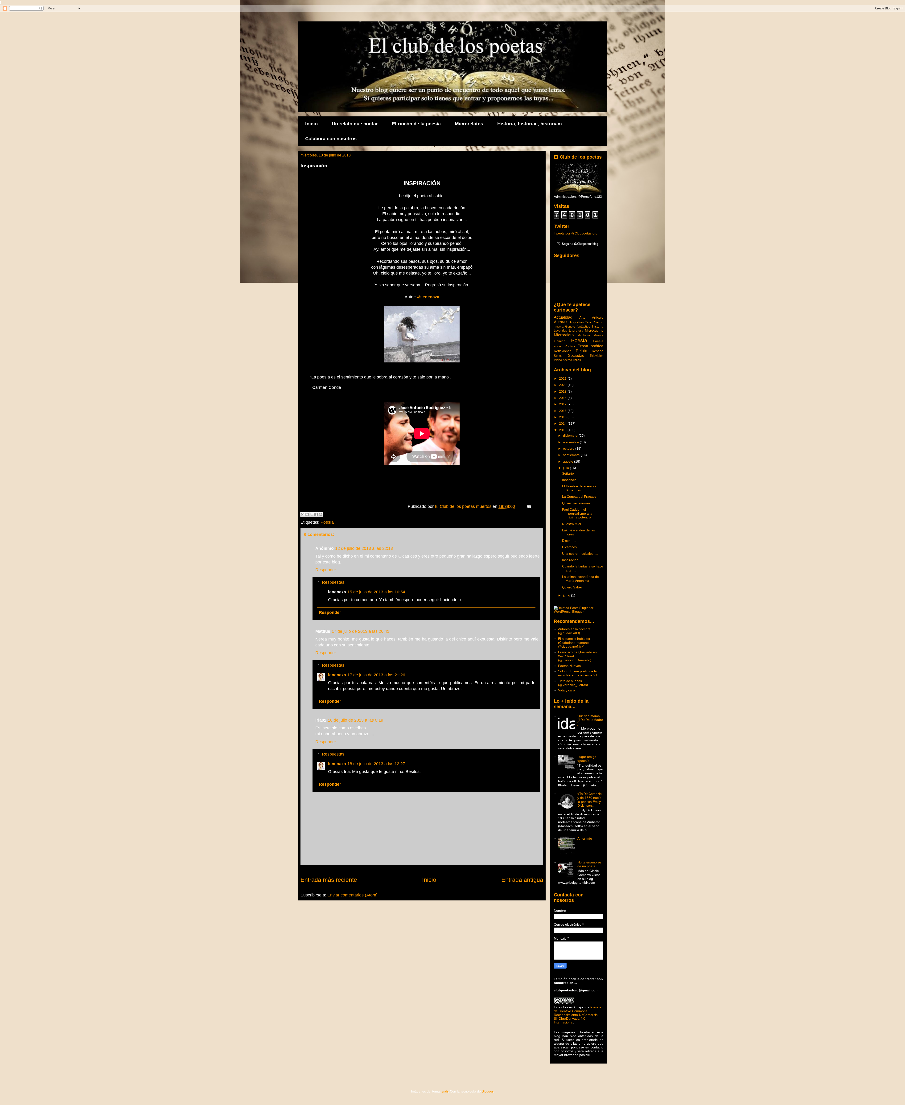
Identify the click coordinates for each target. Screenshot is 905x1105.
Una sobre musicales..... (580, 553)
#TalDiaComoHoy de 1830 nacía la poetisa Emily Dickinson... (589, 799)
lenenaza (337, 675)
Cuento (597, 322)
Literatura (576, 330)
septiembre (572, 455)
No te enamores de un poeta (589, 864)
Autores (561, 322)
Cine (588, 322)
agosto (568, 461)
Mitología (583, 335)
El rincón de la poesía (416, 123)
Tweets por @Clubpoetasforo (575, 233)
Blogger (487, 1091)
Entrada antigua (522, 879)
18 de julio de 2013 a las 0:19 (355, 720)
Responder (325, 569)
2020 (563, 385)
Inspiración (570, 560)
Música (598, 335)
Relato (581, 351)
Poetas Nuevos (569, 666)
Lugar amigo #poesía (586, 759)
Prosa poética (590, 346)
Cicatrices (569, 547)
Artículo (597, 317)
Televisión (596, 355)
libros (577, 360)
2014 (563, 423)
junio (567, 595)
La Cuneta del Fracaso (579, 496)
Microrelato (564, 335)
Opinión (559, 341)
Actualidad (563, 317)
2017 (563, 404)
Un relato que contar (355, 123)
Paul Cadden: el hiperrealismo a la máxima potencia (577, 513)
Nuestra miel (571, 524)
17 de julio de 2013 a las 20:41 (360, 631)
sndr (445, 1091)
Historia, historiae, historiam (529, 123)
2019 (563, 391)
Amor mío (584, 838)
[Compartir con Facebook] (316, 514)
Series (558, 355)
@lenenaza (428, 297)
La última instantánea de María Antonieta (580, 579)
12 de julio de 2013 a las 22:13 (364, 548)
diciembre (571, 435)
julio (566, 468)
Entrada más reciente (328, 879)
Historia (597, 326)
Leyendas (560, 330)
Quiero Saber (572, 587)
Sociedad (576, 355)
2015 (563, 417)
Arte (582, 317)
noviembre (571, 442)
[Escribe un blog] (307, 514)
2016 (563, 411)
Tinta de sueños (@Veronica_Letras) (573, 683)
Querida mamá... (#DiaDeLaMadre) (590, 720)
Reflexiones (562, 351)
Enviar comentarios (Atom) (352, 895)
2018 (563, 398)
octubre (569, 448)
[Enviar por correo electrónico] (302, 514)
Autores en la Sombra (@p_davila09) (574, 631)
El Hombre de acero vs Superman (579, 488)
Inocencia (569, 480)
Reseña (597, 351)
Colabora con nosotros (331, 138)
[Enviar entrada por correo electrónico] (528, 506)
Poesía (327, 522)
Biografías (576, 322)
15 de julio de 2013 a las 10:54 (376, 592)
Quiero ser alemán (576, 503)
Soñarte (568, 473)
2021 (563, 378)
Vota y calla (566, 690)
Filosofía (559, 326)
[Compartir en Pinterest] (320, 514)
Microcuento (594, 330)
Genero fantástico (577, 326)
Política (570, 346)
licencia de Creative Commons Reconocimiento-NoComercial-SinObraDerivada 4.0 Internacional (577, 1014)
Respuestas (333, 582)
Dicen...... (569, 540)
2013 (563, 430)
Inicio (311, 123)
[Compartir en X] (311, 514)
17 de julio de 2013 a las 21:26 (376, 675)
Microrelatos (469, 123)
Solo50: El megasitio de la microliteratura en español (577, 673)
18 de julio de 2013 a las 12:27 (376, 763)
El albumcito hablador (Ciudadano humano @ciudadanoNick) (574, 643)
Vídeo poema (563, 360)
